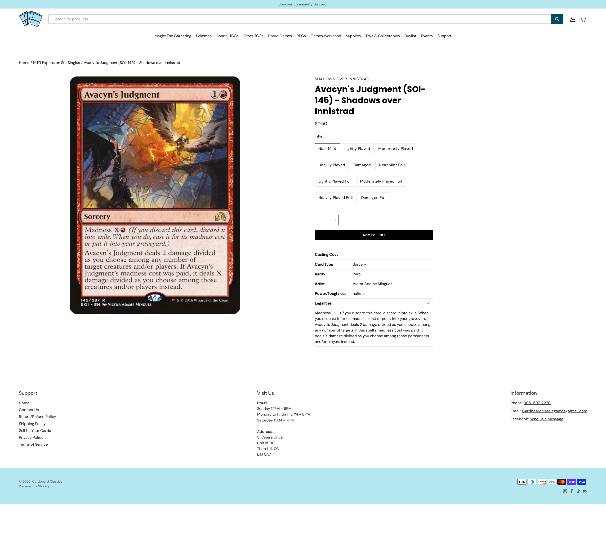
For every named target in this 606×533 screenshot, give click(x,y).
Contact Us (29, 409)
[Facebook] (572, 491)
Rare (357, 274)
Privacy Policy (31, 437)
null (356, 293)
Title (318, 136)
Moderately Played (395, 148)
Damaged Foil (374, 197)
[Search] (557, 19)
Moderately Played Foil (381, 181)
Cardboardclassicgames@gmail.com (554, 410)
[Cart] (583, 19)
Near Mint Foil (392, 164)
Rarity (320, 274)
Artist (320, 283)
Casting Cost (326, 254)
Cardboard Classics (47, 481)
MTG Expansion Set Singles (56, 62)
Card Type (324, 264)
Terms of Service (33, 444)
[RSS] (585, 491)
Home (24, 62)
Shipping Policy (32, 423)
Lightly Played (357, 148)
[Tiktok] (578, 491)
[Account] (573, 19)
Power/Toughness (330, 293)
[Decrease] (318, 220)
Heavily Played (331, 164)
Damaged (362, 164)
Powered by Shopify (34, 486)
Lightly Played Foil (335, 181)
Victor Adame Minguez (372, 283)
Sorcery (359, 264)
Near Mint (327, 148)
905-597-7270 (537, 402)
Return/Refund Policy (37, 416)
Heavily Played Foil (335, 197)
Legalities (323, 303)
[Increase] (335, 220)
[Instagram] (565, 491)
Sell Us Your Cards (35, 430)
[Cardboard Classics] (31, 19)
